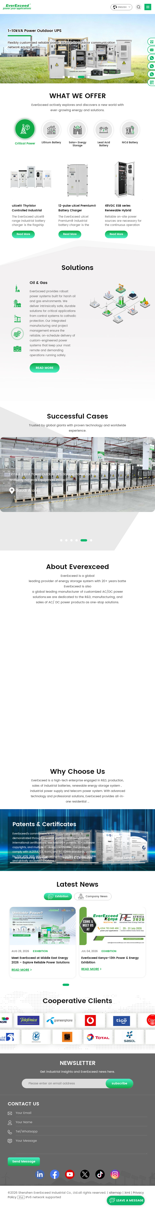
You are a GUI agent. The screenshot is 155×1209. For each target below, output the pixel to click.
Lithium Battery (51, 143)
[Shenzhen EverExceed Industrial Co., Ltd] (17, 6)
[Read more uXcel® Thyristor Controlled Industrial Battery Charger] (31, 180)
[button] (64, 77)
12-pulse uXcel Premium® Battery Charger (77, 208)
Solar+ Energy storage (77, 144)
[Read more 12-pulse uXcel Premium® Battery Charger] (77, 180)
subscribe (119, 1083)
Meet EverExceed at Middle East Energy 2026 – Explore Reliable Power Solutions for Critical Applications (41, 961)
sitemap (115, 1192)
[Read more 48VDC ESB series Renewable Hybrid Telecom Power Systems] (124, 180)
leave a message (129, 1200)
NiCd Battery (130, 143)
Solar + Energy (44, 283)
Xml (127, 1192)
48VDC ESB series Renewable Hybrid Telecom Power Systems (122, 208)
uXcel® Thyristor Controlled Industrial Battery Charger (27, 208)
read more (23, 234)
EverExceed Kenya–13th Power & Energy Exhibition (110, 960)
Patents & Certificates (44, 824)
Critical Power (25, 144)
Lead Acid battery (104, 144)
